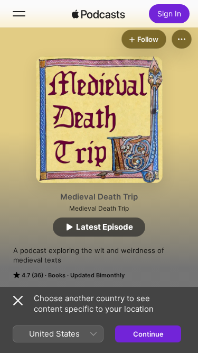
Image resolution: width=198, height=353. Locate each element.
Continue (148, 334)
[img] (98, 13)
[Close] (18, 300)
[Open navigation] (19, 13)
